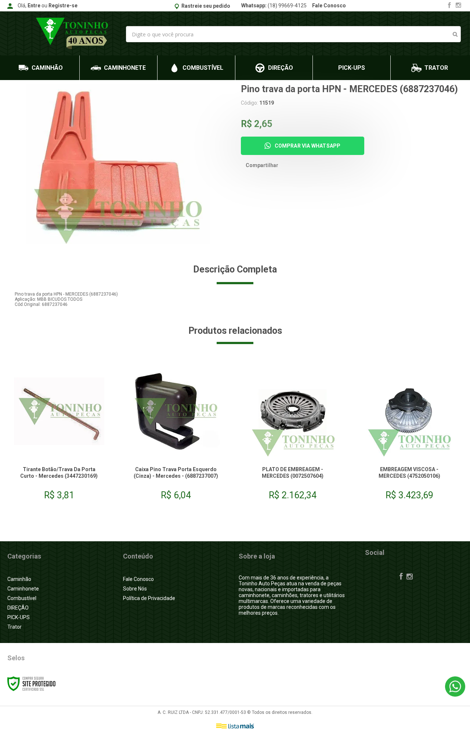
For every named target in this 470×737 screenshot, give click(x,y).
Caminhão (19, 579)
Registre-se (62, 5)
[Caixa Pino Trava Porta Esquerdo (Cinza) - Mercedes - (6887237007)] (176, 435)
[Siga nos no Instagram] (458, 5)
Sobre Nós (135, 589)
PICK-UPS (18, 617)
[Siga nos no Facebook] (449, 5)
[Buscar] (455, 34)
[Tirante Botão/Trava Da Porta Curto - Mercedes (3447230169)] (59, 435)
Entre (34, 5)
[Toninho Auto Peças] (72, 33)
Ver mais (59, 484)
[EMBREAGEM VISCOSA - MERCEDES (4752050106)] (409, 435)
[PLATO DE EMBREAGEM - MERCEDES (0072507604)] (292, 435)
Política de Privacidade (149, 598)
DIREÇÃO (18, 608)
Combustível (21, 598)
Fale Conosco (329, 5)
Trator (14, 627)
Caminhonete (23, 589)
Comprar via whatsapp (308, 146)
